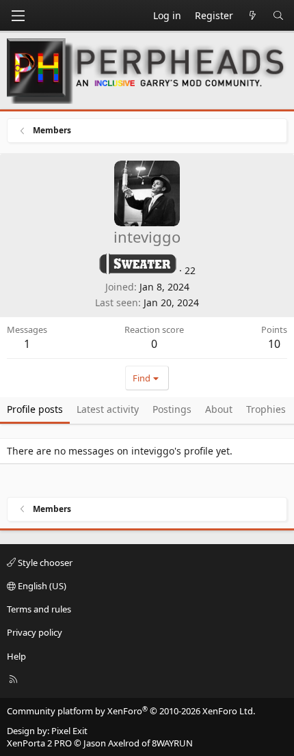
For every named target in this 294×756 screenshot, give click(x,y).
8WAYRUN (172, 743)
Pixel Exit (69, 731)
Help (16, 656)
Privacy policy (34, 632)
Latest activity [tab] (108, 409)
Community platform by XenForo (131, 711)
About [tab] (218, 409)
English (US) (41, 586)
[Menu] (18, 16)
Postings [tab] (171, 409)
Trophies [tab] (266, 409)
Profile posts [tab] (35, 409)
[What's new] (253, 16)
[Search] (278, 16)
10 (274, 343)
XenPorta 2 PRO (39, 743)
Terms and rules (39, 609)
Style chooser (44, 562)
